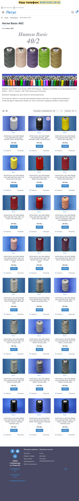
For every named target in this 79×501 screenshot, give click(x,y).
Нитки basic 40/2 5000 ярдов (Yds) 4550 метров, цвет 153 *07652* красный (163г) (14, 217)
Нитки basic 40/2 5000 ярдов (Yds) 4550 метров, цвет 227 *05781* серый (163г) (65, 340)
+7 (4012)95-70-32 (15, 470)
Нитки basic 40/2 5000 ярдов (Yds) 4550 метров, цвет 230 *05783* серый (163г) (39, 380)
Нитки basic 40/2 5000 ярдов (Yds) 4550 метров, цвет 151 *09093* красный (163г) (39, 177)
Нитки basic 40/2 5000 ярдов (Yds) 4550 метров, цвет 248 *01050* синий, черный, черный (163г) (65, 421)
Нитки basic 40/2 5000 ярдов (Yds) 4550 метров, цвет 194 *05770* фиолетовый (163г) (65, 258)
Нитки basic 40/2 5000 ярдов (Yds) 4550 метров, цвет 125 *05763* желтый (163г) (65, 137)
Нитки (6, 17)
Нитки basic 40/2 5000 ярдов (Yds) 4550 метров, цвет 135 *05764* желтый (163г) (14, 177)
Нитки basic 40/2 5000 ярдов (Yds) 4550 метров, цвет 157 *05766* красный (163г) (39, 217)
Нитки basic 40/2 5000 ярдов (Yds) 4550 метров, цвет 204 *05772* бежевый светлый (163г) (14, 300)
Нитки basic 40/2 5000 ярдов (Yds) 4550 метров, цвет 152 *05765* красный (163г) (65, 177)
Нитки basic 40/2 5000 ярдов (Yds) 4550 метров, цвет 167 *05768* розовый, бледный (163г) (14, 259)
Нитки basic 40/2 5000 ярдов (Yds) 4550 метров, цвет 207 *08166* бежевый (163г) (39, 299)
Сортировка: (37, 111)
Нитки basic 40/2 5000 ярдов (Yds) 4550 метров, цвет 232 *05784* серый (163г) (65, 380)
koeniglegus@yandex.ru (17, 481)
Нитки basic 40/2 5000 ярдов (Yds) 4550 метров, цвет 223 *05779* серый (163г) (14, 340)
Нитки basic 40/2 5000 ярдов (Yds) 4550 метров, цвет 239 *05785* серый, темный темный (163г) (14, 421)
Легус (11, 12)
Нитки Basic (14, 17)
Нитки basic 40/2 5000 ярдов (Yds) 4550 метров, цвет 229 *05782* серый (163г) (14, 380)
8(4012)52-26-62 (50, 2)
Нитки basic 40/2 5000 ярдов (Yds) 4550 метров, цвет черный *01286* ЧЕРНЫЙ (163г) (39, 137)
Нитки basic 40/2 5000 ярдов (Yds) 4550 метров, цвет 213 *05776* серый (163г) (65, 299)
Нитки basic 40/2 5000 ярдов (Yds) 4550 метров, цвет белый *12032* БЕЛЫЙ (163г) (14, 137)
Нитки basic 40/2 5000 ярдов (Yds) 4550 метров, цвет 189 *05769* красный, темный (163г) (39, 259)
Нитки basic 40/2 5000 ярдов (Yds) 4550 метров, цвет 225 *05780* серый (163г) (39, 340)
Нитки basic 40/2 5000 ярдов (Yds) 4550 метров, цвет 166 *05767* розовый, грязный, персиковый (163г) (65, 217)
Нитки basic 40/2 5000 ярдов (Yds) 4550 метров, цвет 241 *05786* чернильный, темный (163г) (39, 421)
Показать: (68, 111)
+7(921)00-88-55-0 (15, 476)
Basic (13, 132)
